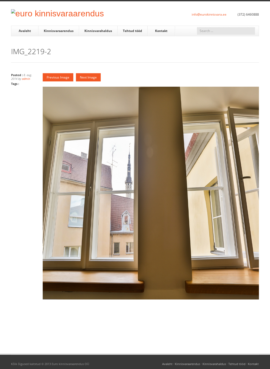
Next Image (88, 77)
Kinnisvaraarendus (59, 31)
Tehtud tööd (132, 31)
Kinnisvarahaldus (98, 31)
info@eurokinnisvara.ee (209, 14)
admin (26, 79)
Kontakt (161, 31)
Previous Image (58, 77)
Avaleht (25, 31)
